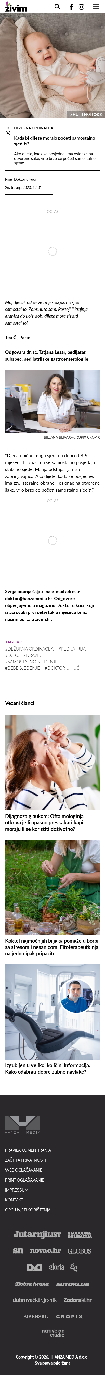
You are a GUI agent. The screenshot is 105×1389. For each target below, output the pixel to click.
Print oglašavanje (24, 1180)
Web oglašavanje (23, 1170)
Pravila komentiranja (28, 1150)
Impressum (16, 1190)
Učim (8, 131)
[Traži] (57, 6)
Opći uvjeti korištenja (27, 1210)
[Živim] (16, 6)
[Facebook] (69, 6)
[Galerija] (52, 65)
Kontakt (14, 1200)
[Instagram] (83, 6)
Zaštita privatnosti (25, 1160)
